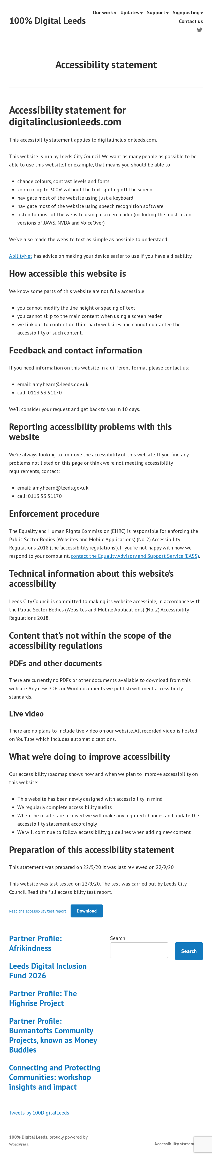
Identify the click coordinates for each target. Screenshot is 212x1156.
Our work (103, 12)
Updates (129, 12)
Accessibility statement (177, 1144)
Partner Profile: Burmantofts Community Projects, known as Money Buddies (53, 1035)
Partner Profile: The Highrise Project (43, 998)
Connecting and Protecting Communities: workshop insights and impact (55, 1077)
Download (87, 911)
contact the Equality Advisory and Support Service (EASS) (135, 556)
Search (117, 938)
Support (156, 12)
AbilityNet (20, 256)
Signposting (186, 12)
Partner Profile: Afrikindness (35, 943)
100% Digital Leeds (47, 20)
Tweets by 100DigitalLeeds (39, 1112)
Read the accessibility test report (37, 911)
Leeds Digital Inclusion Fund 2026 (48, 970)
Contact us (191, 21)
